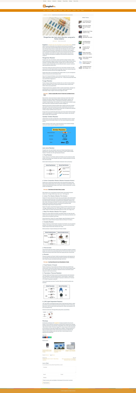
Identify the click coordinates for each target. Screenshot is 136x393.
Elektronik (47, 354)
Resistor (53, 354)
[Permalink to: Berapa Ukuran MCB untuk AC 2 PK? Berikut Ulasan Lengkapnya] (59, 345)
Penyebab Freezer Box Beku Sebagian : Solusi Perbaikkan (70, 350)
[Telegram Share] (49, 337)
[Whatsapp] (51, 337)
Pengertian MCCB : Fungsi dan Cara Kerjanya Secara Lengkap (46, 350)
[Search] (92, 10)
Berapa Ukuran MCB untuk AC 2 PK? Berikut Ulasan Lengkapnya (59, 350)
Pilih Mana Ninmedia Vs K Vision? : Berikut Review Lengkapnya (50, 358)
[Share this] (43, 337)
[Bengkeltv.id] (49, 6)
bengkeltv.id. (66, 390)
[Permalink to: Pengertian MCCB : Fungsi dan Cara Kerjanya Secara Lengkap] (47, 345)
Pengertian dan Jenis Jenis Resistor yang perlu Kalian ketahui (60, 44)
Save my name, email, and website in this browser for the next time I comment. (58, 380)
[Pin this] (47, 337)
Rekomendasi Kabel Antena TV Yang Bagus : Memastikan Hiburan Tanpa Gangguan (69, 358)
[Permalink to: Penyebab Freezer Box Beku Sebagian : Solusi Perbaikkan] (71, 345)
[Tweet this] (45, 337)
